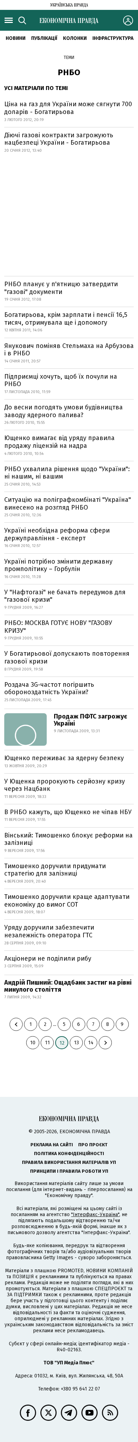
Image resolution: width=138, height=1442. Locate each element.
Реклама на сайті (51, 1144)
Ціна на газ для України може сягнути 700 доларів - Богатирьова (68, 108)
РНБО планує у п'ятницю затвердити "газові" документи (61, 288)
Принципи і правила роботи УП (69, 1171)
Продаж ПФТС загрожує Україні (90, 720)
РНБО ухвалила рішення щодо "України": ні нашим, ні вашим (67, 473)
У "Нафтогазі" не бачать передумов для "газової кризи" (65, 596)
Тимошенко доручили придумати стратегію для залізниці (55, 870)
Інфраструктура (112, 38)
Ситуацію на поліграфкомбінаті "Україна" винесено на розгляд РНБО (67, 503)
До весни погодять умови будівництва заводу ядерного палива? (63, 411)
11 (47, 1043)
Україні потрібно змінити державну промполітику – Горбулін (58, 565)
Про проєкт (93, 1144)
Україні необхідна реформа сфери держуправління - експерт (57, 534)
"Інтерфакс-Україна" (95, 1215)
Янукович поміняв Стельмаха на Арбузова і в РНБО (69, 350)
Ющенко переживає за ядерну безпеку (64, 758)
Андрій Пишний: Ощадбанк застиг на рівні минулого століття (68, 986)
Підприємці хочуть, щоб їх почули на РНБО (60, 380)
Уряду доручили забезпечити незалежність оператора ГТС (49, 931)
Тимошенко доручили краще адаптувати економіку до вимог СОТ (67, 900)
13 (76, 1043)
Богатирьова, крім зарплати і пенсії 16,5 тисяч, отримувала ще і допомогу (65, 318)
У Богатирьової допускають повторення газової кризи (67, 657)
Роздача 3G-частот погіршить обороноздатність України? (49, 688)
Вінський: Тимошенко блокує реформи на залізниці (68, 839)
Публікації (44, 38)
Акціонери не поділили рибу (47, 958)
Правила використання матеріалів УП (69, 1162)
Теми (69, 57)
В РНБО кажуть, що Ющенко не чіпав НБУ (68, 812)
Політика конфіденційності (69, 1153)
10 (32, 1043)
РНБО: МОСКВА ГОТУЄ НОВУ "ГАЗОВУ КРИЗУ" (58, 627)
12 (61, 1043)
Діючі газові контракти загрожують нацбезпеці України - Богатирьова (58, 139)
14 (90, 1043)
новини (15, 38)
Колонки (75, 38)
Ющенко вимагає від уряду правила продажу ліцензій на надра (59, 442)
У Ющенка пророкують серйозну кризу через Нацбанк (64, 785)
